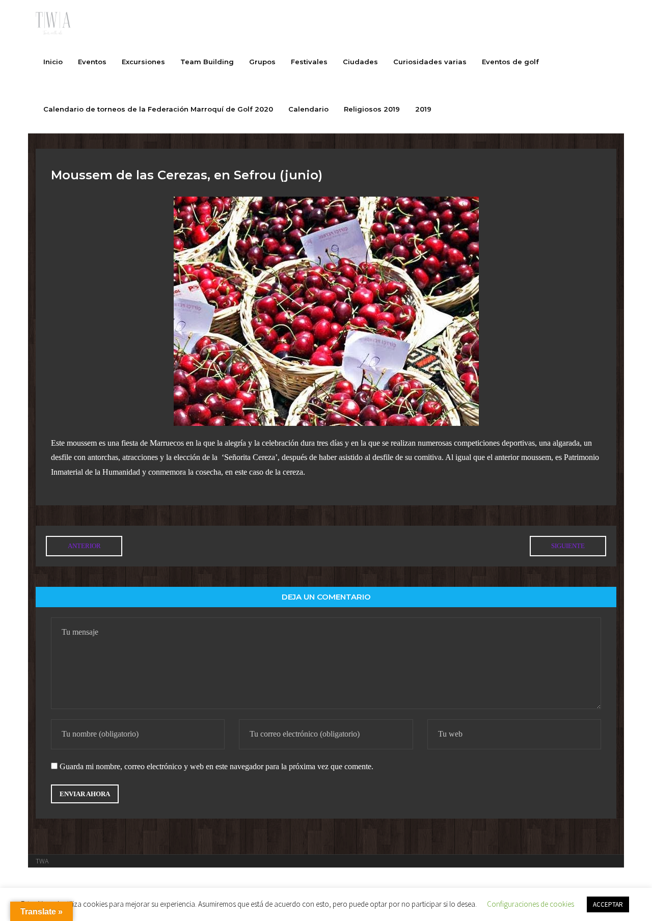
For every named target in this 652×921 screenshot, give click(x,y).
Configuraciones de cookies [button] (530, 904)
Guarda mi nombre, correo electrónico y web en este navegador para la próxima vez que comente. (216, 766)
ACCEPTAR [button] (608, 904)
